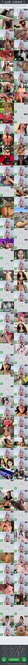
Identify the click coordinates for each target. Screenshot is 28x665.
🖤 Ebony (10, 646)
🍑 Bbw (18, 651)
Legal (25, 663)
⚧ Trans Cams (13, 655)
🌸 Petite (23, 651)
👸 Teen (19, 648)
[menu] (3, 659)
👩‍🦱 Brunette (5, 651)
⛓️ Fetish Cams (6, 657)
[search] (24, 659)
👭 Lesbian (11, 653)
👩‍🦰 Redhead (12, 651)
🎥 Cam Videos (21, 659)
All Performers (20, 663)
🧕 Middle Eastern (6, 648)
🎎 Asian (5, 646)
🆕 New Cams (21, 653)
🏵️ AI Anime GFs (21, 657)
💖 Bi (16, 653)
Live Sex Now (14, 659)
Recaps (16, 663)
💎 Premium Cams (22, 655)
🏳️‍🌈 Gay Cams (5, 655)
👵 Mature (13, 648)
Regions (9, 663)
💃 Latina (16, 646)
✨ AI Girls (13, 657)
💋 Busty (5, 653)
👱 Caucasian (22, 646)
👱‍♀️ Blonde (24, 648)
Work (13, 663)
